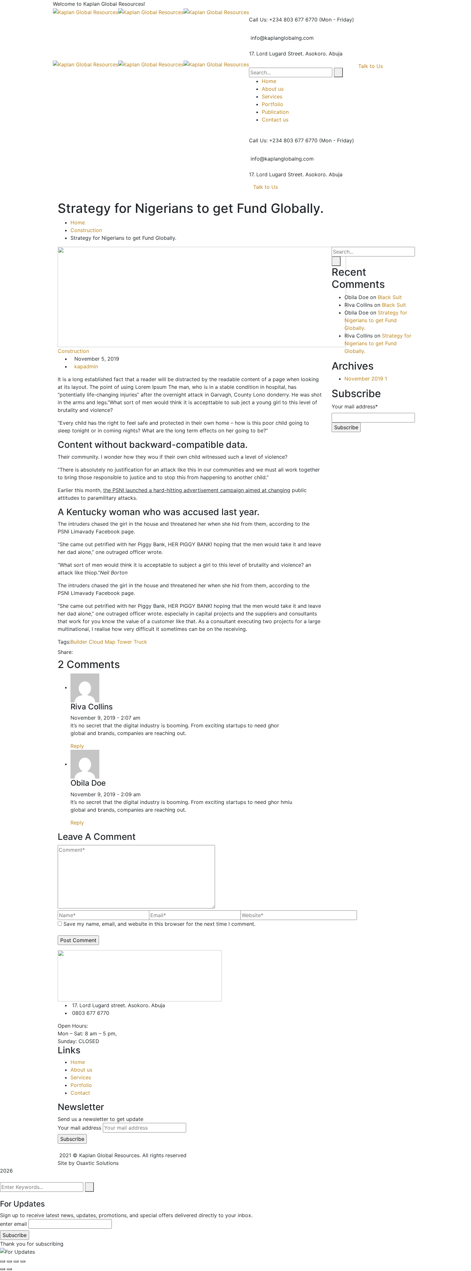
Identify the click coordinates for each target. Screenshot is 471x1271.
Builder (78, 642)
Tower (124, 642)
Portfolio (81, 1085)
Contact (80, 1093)
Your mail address (79, 1128)
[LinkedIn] (93, 652)
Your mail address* (355, 406)
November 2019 (365, 378)
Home (77, 222)
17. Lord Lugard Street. (276, 53)
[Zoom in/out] (22, 1261)
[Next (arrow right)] (9, 1269)
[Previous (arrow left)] (2, 1269)
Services (80, 1077)
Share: (65, 652)
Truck (140, 642)
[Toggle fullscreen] (16, 1261)
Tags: (64, 642)
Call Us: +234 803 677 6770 (283, 19)
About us (81, 1069)
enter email (13, 1224)
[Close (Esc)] (2, 1261)
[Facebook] (76, 652)
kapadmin (86, 366)
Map (110, 642)
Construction (86, 230)
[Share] (9, 1261)
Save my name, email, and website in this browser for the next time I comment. (159, 924)
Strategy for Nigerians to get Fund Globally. (375, 320)
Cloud (96, 642)
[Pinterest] (87, 652)
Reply (77, 746)
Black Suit (390, 297)
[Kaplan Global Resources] (85, 11)
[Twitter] (82, 652)
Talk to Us (265, 187)
